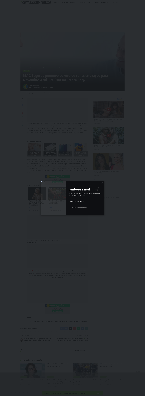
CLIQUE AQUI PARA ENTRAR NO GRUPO (78, 207)
